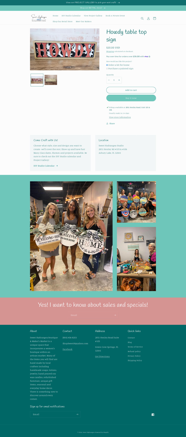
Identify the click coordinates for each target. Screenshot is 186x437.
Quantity (110, 75)
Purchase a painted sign (120, 68)
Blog (130, 342)
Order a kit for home (119, 65)
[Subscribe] (115, 315)
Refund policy (134, 351)
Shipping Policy (135, 360)
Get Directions (102, 356)
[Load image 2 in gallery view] (51, 80)
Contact (131, 337)
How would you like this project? (119, 61)
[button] (142, 18)
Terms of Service (135, 347)
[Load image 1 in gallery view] (37, 80)
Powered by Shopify (102, 432)
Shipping (110, 51)
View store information (120, 117)
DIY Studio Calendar (44, 165)
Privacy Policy (134, 356)
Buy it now (131, 98)
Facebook (67, 349)
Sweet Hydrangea (89, 432)
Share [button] (112, 123)
